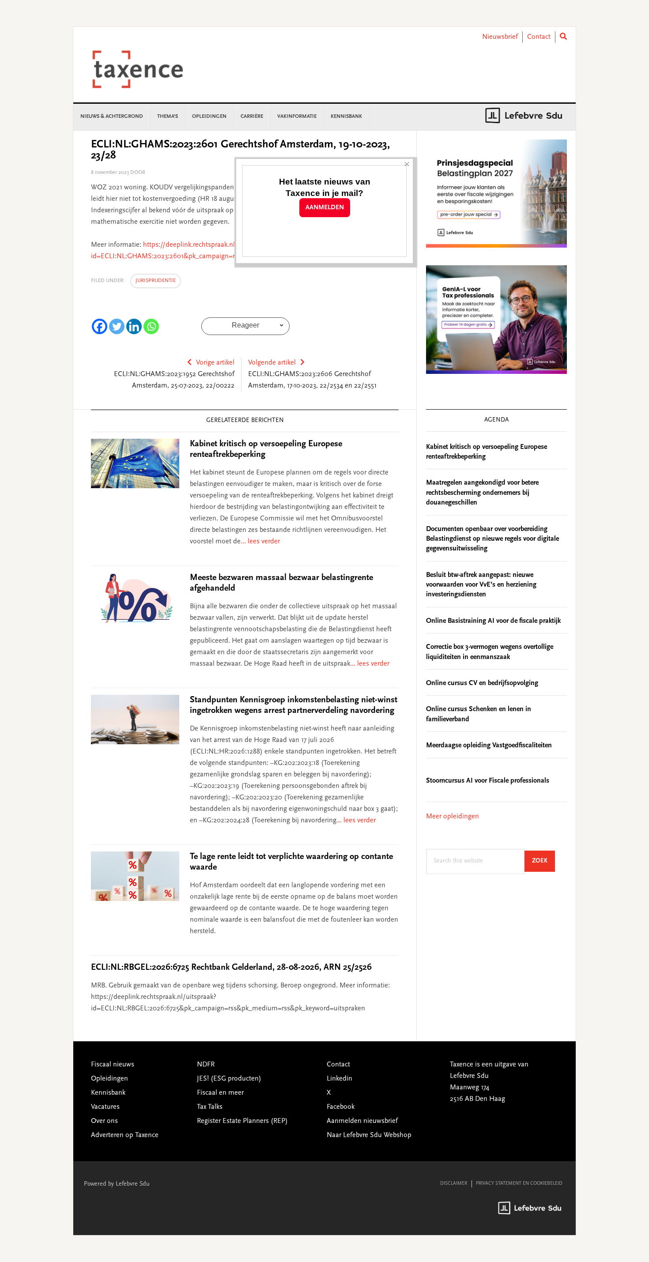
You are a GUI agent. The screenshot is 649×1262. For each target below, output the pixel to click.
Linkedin (339, 1078)
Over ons (104, 1121)
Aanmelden (325, 207)
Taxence (148, 69)
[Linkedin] (134, 326)
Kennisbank (108, 1092)
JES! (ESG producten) (229, 1078)
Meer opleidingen (452, 816)
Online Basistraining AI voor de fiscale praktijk (493, 621)
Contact (539, 37)
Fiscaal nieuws (112, 1064)
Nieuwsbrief (500, 37)
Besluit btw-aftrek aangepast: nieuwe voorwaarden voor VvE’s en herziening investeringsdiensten (481, 585)
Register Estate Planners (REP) (242, 1121)
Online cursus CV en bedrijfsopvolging (482, 683)
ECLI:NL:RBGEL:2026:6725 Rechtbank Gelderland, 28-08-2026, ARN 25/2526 (231, 967)
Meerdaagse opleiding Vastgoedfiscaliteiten (489, 745)
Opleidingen (109, 1078)
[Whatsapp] (151, 326)
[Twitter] (117, 326)
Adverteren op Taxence (124, 1135)
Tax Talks (210, 1107)
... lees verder (260, 541)
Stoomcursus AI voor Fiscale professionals (487, 780)
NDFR (206, 1064)
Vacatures (105, 1107)
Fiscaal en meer (220, 1092)
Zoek (543, 861)
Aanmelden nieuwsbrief (362, 1121)
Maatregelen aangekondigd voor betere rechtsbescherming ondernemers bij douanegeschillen (482, 492)
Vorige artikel (215, 362)
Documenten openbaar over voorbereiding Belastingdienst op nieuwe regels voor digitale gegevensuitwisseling (492, 539)
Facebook (341, 1107)
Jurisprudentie (156, 280)
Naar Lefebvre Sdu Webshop (369, 1135)
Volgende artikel (272, 362)
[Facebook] (99, 326)
